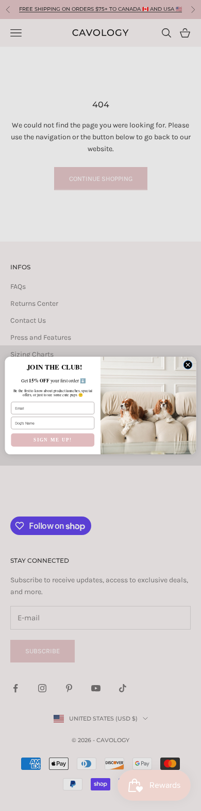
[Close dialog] (187, 364)
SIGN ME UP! (53, 440)
